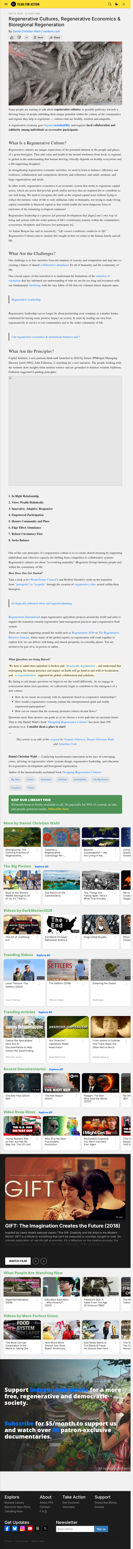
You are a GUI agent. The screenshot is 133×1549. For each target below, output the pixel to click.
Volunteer (68, 1507)
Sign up (101, 1529)
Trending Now (14, 1511)
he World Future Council (41, 579)
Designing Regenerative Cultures (67, 722)
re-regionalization (25, 675)
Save (40, 37)
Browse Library (14, 1502)
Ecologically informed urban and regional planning (42, 603)
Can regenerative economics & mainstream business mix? (46, 337)
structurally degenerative (80, 666)
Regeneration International (24, 617)
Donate (99, 1507)
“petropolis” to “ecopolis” (30, 584)
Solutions (62, 779)
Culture (30, 779)
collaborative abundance (55, 265)
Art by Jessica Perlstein (113, 1468)
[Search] (110, 4)
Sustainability (80, 779)
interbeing (35, 285)
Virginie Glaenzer (74, 739)
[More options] (37, 850)
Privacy (8, 1541)
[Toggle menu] (6, 4)
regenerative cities (85, 584)
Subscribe (19, 1423)
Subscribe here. (59, 808)
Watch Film (18, 1261)
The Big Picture (100, 779)
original (55, 739)
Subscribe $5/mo (106, 1502)
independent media (59, 1390)
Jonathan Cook (68, 744)
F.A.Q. (43, 1511)
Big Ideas (15, 779)
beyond (57, 125)
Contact (45, 1507)
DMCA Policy (38, 1541)
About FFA (46, 1502)
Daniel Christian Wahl (27, 31)
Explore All (41, 866)
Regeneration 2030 (83, 632)
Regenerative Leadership (26, 299)
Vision (31, 787)
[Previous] (36, 1261)
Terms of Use (22, 1541)
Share (57, 37)
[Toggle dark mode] (116, 4)
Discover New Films (17, 1507)
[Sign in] (123, 4)
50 (55, 1430)
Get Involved (70, 1502)
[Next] (43, 1261)
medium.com (51, 31)
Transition (15, 787)
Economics (46, 779)
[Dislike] (19, 37)
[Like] (11, 37)
